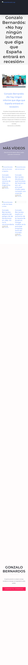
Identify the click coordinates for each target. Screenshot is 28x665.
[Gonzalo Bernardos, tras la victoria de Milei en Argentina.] (7, 169)
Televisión (7, 188)
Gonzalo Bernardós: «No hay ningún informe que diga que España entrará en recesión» (14, 100)
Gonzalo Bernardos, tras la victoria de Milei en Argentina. (6, 180)
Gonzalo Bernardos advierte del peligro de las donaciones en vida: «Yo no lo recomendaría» (8, 217)
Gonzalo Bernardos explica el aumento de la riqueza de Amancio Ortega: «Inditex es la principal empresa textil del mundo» (20, 221)
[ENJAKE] (14, 74)
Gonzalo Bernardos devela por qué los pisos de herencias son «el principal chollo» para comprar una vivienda (20, 184)
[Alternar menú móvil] (25, 2)
